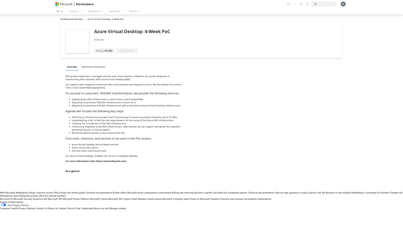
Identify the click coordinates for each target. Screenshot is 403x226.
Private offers (119, 192)
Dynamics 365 (40, 198)
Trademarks (87, 208)
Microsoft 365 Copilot (119, 198)
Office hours (60, 192)
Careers (151, 198)
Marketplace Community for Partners (370, 192)
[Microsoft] (63, 4)
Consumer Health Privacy (13, 208)
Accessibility (250, 198)
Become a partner (203, 192)
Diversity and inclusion (232, 198)
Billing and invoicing (182, 192)
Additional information (93, 66)
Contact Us (41, 208)
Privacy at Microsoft (199, 198)
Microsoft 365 (55, 198)
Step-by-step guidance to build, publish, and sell (300, 192)
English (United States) (11, 202)
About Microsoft (163, 198)
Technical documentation (99, 192)
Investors (215, 198)
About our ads (101, 208)
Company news (181, 198)
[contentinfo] (85, 19)
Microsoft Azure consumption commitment (149, 192)
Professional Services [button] (71, 19)
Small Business (138, 198)
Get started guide (76, 192)
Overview (72, 66)
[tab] (72, 66)
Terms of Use (73, 208)
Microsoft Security (22, 198)
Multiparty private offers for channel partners (42, 195)
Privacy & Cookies (57, 208)
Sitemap (30, 208)
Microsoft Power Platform (76, 198)
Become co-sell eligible (338, 192)
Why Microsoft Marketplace (14, 192)
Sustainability (264, 198)
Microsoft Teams (98, 198)
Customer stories (44, 192)
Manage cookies (117, 208)
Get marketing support (235, 192)
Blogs (32, 192)
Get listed (218, 192)
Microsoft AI (6, 198)
